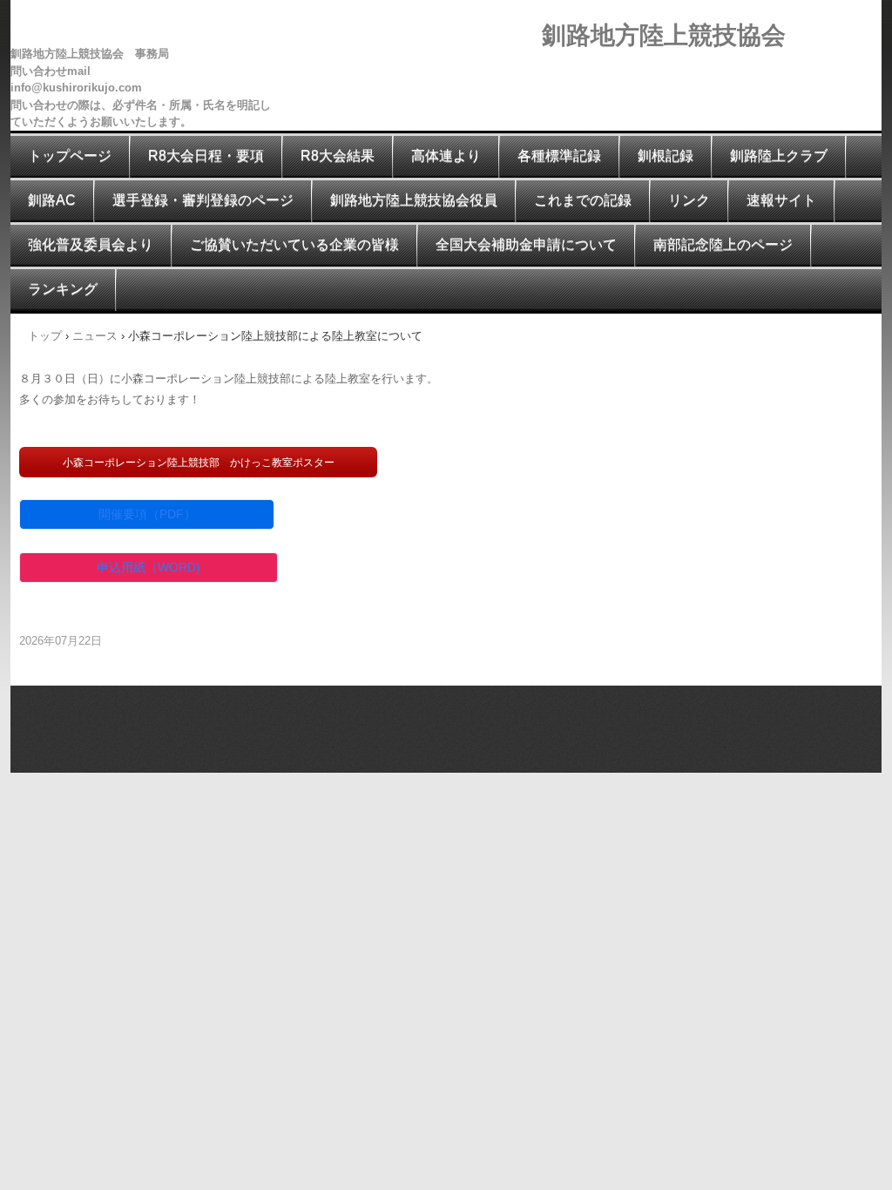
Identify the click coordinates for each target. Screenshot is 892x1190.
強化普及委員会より (90, 244)
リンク (689, 200)
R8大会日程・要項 (206, 155)
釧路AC (52, 200)
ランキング (63, 288)
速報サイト (781, 200)
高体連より (446, 155)
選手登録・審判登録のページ (203, 200)
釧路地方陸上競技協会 (664, 35)
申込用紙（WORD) (148, 567)
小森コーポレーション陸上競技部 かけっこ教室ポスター (198, 462)
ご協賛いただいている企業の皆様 (294, 244)
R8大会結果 (338, 155)
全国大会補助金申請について (526, 244)
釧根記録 (665, 155)
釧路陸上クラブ (779, 155)
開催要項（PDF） (147, 514)
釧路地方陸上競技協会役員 (413, 200)
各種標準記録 (559, 155)
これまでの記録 (583, 200)
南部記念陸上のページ (723, 244)
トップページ (70, 155)
